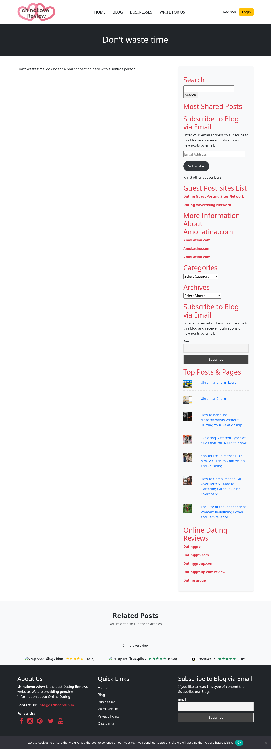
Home (103, 687)
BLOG (118, 12)
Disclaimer (106, 723)
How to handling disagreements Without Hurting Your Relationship (221, 419)
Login (246, 12)
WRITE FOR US (172, 12)
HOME (99, 12)
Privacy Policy (108, 716)
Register (229, 12)
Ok (239, 742)
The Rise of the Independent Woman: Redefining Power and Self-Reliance (223, 512)
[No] (266, 743)
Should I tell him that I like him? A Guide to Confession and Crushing (223, 460)
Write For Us (108, 709)
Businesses (107, 702)
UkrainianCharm (214, 398)
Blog (101, 694)
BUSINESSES (141, 12)
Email (187, 341)
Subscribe (196, 166)
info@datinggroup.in (56, 705)
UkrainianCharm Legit (218, 382)
